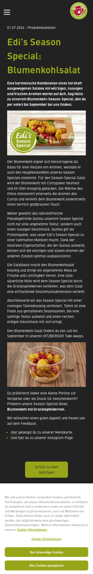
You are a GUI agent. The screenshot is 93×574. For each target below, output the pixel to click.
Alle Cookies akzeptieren (46, 565)
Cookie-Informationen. (32, 529)
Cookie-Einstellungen (46, 539)
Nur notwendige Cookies (46, 552)
